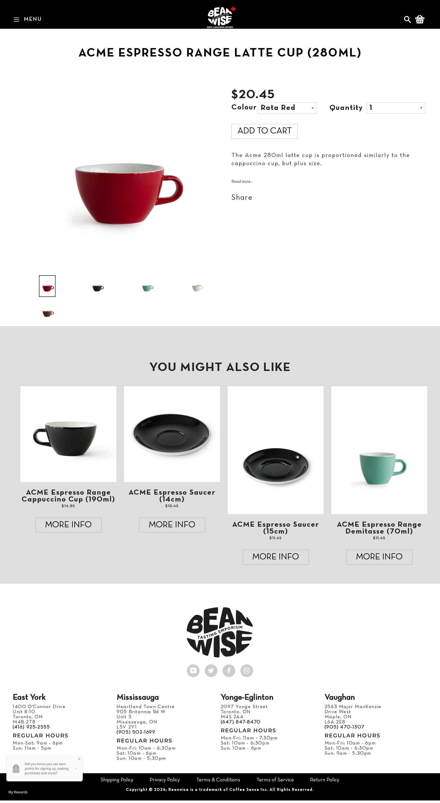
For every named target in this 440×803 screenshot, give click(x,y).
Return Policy (324, 780)
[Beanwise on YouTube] (193, 669)
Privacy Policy (165, 780)
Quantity (346, 108)
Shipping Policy (117, 780)
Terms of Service (275, 780)
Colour (244, 107)
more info (68, 525)
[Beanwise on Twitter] (211, 669)
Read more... (242, 181)
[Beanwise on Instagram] (246, 669)
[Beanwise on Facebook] (229, 669)
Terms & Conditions (218, 780)
